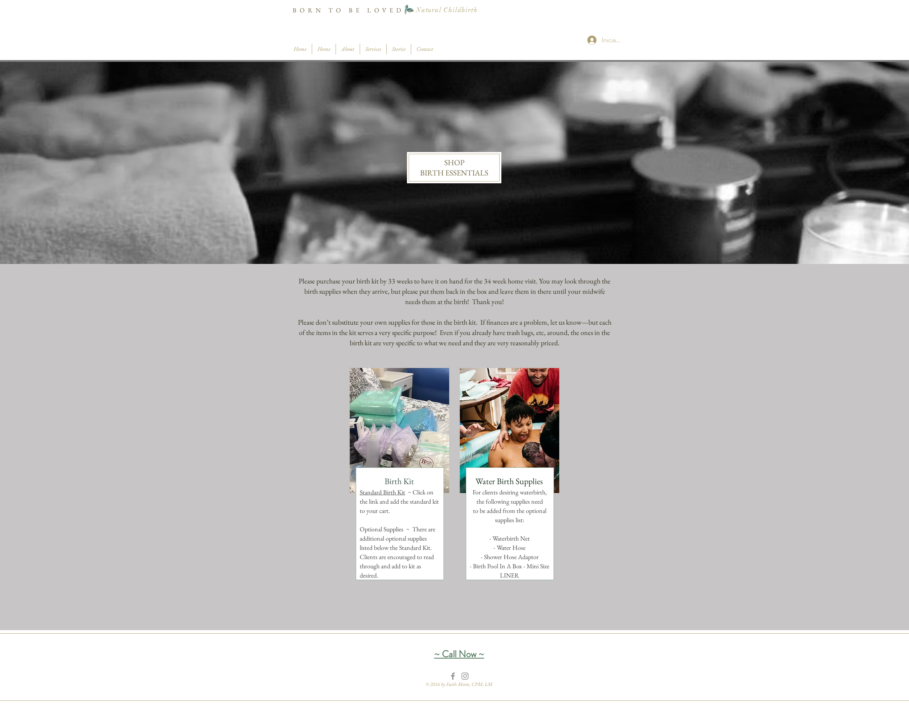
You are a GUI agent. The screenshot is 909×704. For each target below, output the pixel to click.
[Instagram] (465, 676)
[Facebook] (453, 676)
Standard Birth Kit (382, 492)
